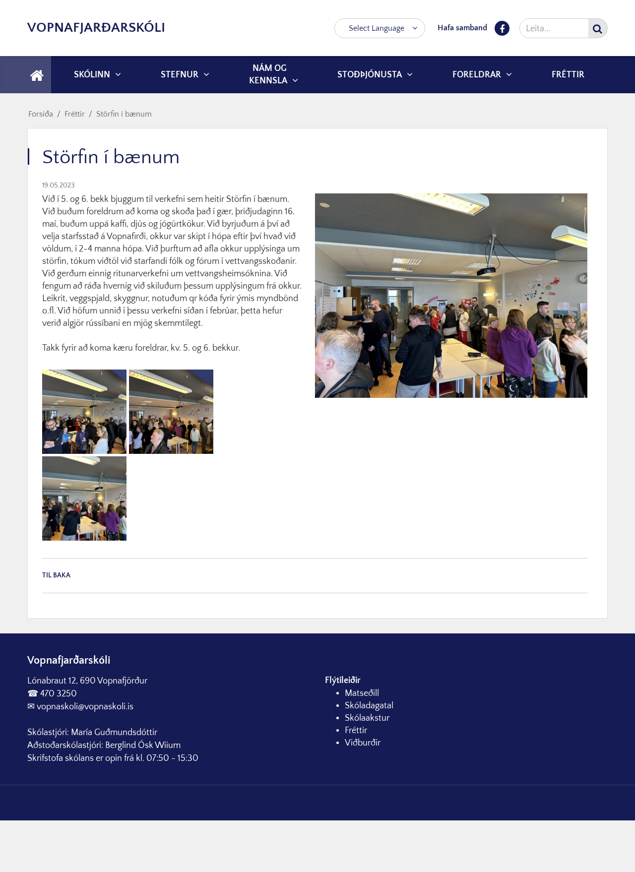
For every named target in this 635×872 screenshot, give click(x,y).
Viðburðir (363, 743)
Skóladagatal (369, 706)
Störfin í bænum (124, 114)
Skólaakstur (367, 718)
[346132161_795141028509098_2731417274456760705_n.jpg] (171, 411)
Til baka (56, 575)
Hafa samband (462, 27)
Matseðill (362, 693)
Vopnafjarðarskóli (96, 27)
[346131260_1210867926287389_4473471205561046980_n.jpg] (84, 498)
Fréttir (74, 114)
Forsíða (40, 114)
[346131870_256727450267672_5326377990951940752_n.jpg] (84, 411)
